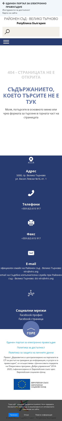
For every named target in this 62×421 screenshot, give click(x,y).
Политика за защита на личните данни (31, 352)
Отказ (26, 415)
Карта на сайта (9, 13)
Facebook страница (31, 319)
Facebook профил (31, 315)
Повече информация (43, 415)
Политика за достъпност (31, 347)
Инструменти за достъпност (16, 10)
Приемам (13, 415)
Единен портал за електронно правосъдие (31, 342)
